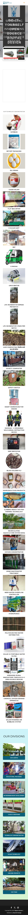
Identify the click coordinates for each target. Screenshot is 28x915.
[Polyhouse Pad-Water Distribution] (14, 623)
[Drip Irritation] (14, 442)
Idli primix (14, 170)
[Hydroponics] (14, 604)
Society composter (14, 368)
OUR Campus (14, 757)
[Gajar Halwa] (14, 180)
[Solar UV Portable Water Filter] (14, 645)
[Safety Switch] (14, 378)
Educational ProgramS (14, 776)
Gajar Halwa (14, 189)
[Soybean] (14, 122)
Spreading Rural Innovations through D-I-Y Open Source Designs (14, 677)
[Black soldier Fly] (14, 461)
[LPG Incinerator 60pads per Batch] (14, 295)
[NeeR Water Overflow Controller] (14, 583)
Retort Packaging (14, 151)
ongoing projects (14, 873)
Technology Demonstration (14, 835)
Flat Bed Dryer (14, 209)
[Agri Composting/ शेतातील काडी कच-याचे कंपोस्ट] (14, 338)
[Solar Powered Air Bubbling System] (14, 710)
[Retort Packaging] (14, 142)
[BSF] (14, 238)
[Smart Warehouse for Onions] (14, 397)
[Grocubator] (14, 276)
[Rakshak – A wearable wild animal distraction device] (14, 418)
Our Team (14, 892)
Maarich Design (17, 912)
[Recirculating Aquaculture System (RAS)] (14, 521)
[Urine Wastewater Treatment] (14, 562)
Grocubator (14, 285)
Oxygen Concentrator (14, 552)
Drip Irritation (14, 451)
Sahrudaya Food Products (14, 490)
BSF (14, 247)
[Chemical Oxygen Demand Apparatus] (14, 689)
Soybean (14, 132)
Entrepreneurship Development (14, 795)
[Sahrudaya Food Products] (14, 480)
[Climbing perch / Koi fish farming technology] (14, 500)
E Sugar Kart (14, 228)
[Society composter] (14, 359)
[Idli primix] (14, 161)
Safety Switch (14, 387)
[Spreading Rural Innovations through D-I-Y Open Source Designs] (14, 666)
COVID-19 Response (14, 814)
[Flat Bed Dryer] (14, 199)
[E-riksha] (14, 257)
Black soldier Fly (14, 470)
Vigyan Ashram (18, 910)
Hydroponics (14, 614)
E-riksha (14, 266)
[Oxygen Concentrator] (14, 542)
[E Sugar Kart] (14, 218)
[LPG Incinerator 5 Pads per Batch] (14, 316)
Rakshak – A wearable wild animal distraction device (14, 430)
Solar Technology (14, 854)
